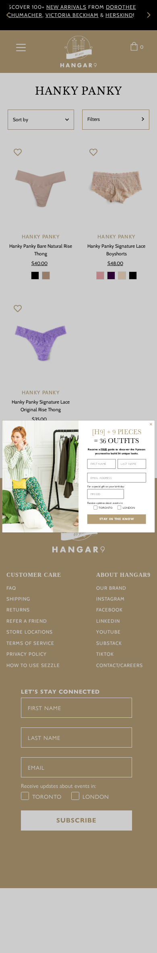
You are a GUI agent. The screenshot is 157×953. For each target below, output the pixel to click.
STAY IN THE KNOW (116, 519)
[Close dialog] (151, 424)
